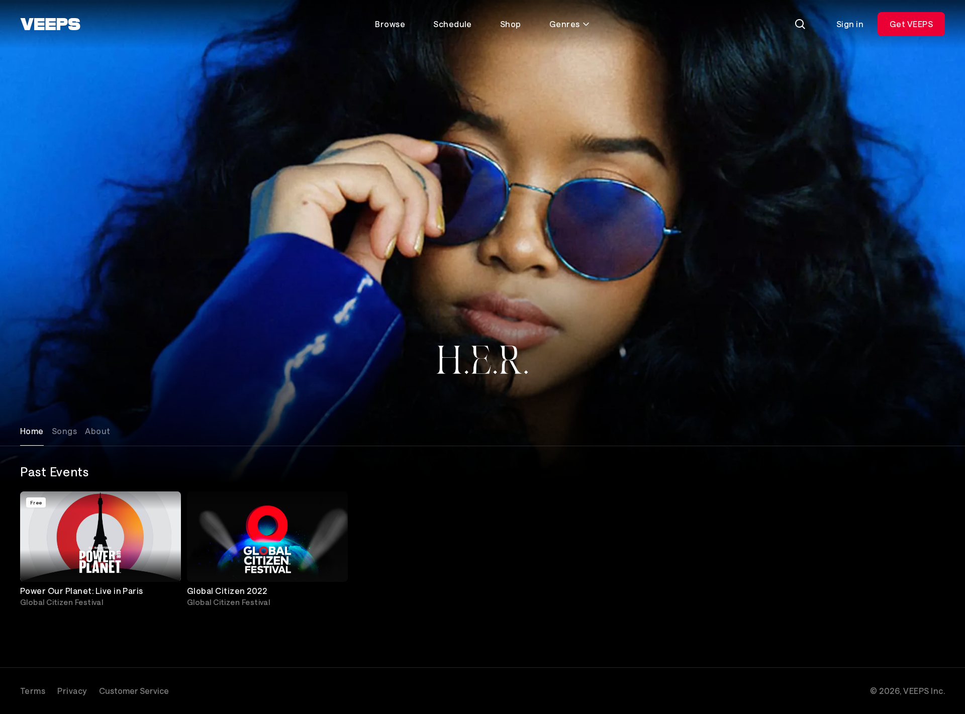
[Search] (800, 24)
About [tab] (97, 431)
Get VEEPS (911, 24)
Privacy (71, 690)
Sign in (849, 24)
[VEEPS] (50, 24)
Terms (32, 690)
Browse (390, 24)
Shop (510, 24)
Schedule (452, 24)
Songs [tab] (64, 431)
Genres (564, 24)
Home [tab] (32, 431)
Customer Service (134, 690)
